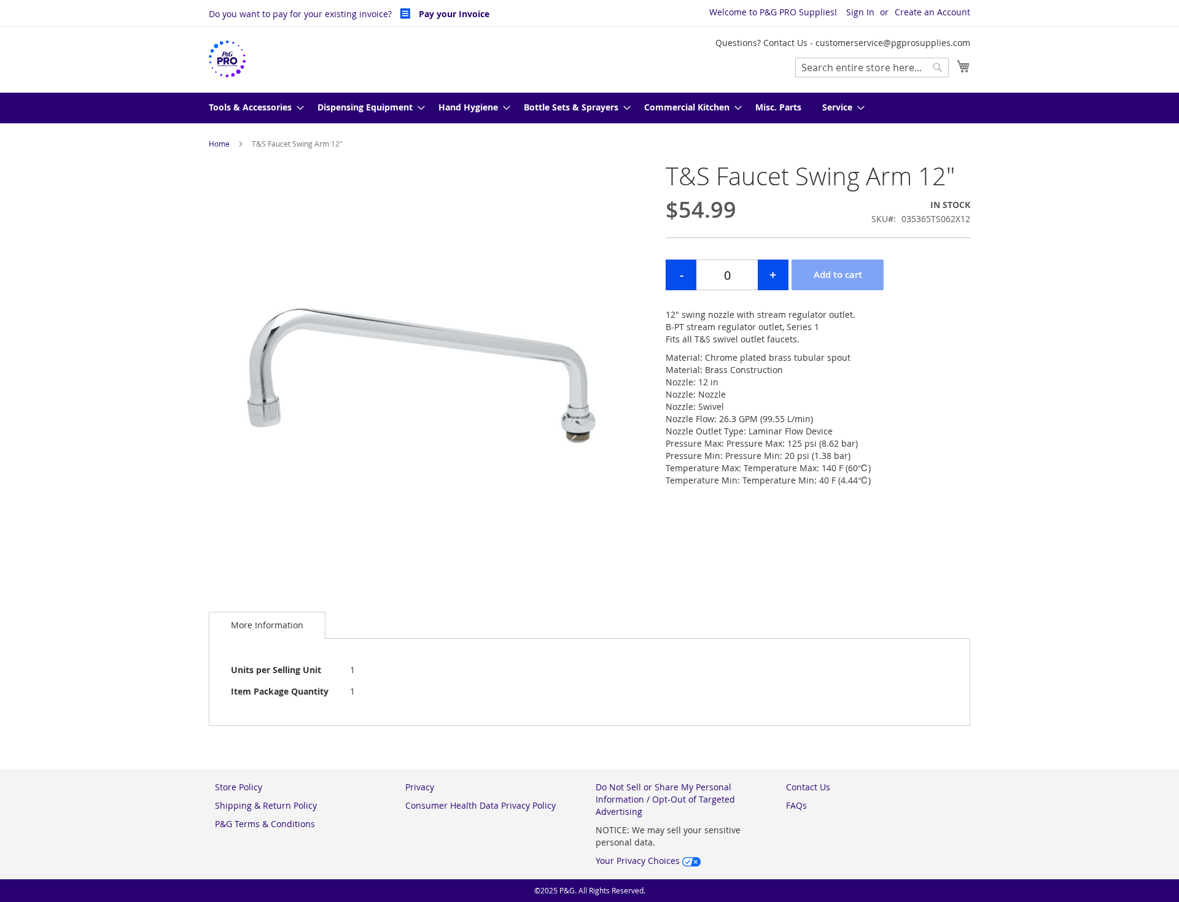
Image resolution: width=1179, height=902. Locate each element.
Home (219, 143)
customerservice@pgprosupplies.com (892, 42)
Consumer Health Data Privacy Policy (480, 805)
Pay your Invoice (452, 14)
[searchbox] (872, 67)
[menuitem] (252, 108)
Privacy (419, 787)
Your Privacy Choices (639, 860)
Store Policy (238, 787)
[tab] (267, 625)
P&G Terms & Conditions (265, 824)
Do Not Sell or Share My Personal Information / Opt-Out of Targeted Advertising (665, 799)
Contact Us (808, 787)
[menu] (589, 108)
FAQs (796, 805)
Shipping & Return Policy (266, 805)
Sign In (860, 12)
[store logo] (227, 59)
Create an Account (932, 12)
